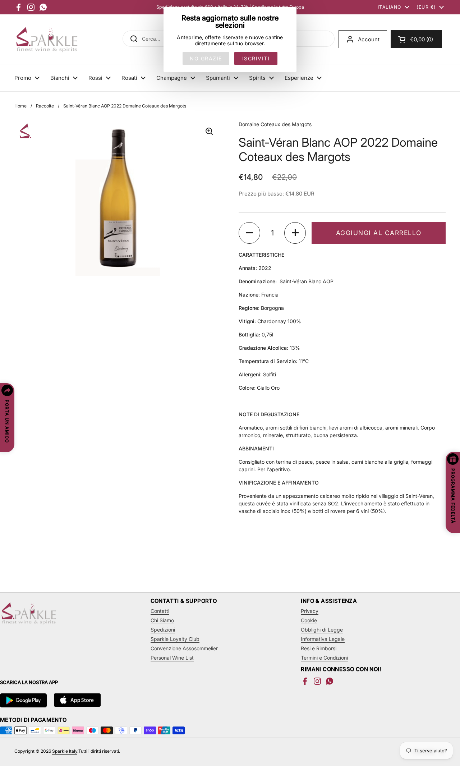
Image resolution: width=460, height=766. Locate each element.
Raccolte (45, 106)
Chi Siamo (162, 620)
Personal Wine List (172, 658)
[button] (416, 39)
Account (369, 39)
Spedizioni (163, 630)
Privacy (309, 611)
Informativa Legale (323, 639)
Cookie (309, 620)
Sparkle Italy (64, 751)
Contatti (160, 611)
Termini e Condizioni (324, 658)
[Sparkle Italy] (46, 39)
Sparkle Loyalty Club (175, 639)
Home (20, 106)
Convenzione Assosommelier (184, 648)
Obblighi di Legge (322, 630)
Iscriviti (256, 58)
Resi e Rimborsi (318, 648)
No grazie (206, 58)
